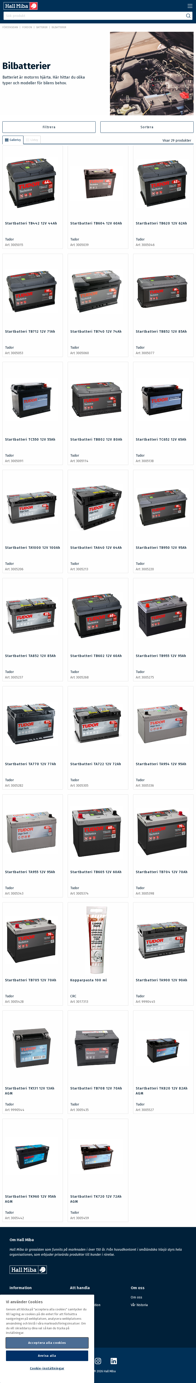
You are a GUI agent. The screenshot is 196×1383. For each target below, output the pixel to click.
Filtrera (49, 127)
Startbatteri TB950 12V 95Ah (161, 548)
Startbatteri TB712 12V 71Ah (30, 332)
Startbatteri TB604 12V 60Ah (96, 223)
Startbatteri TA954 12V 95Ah (161, 764)
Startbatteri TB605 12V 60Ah (96, 872)
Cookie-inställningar (47, 1368)
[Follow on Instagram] (98, 1363)
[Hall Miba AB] (21, 8)
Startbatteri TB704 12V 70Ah (162, 872)
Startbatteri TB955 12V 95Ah (161, 656)
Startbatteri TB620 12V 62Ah (161, 223)
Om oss (136, 1297)
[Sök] (188, 15)
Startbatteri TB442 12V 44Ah (31, 223)
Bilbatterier (59, 27)
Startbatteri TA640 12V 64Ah (96, 548)
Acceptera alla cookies (47, 1343)
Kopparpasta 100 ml (88, 980)
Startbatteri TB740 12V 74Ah (96, 332)
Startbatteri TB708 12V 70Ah (96, 1088)
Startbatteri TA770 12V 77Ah (30, 764)
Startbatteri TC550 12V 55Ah (30, 440)
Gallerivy (15, 140)
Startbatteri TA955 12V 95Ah (30, 872)
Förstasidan (10, 27)
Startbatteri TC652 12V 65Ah (161, 440)
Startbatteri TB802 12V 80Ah (96, 440)
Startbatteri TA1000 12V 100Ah (32, 548)
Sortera (147, 127)
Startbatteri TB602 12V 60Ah (96, 656)
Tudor (9, 239)
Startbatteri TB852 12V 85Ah (161, 332)
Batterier (42, 27)
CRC (73, 996)
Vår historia (139, 1305)
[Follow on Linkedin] (114, 1363)
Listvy (34, 140)
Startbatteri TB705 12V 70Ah (30, 980)
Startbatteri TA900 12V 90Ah (161, 980)
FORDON (27, 27)
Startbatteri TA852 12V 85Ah (30, 656)
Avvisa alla (47, 1355)
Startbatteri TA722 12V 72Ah (95, 764)
